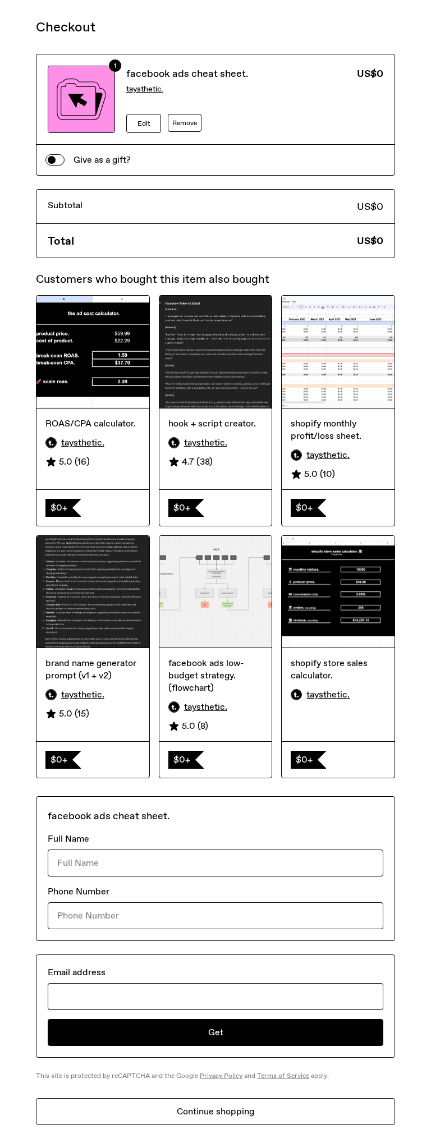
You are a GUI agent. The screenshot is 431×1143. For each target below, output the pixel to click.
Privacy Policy (221, 1076)
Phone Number (78, 891)
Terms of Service (283, 1076)
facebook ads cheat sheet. (187, 73)
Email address (77, 972)
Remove (184, 123)
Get (215, 1032)
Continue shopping (215, 1111)
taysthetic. (144, 89)
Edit (143, 123)
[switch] (55, 160)
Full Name (68, 838)
